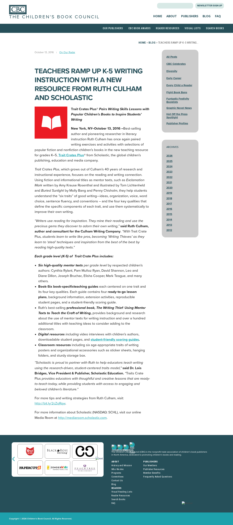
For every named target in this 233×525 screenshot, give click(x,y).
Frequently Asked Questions (157, 476)
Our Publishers (113, 28)
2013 (169, 224)
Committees (117, 476)
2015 (169, 214)
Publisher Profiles (177, 123)
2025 (169, 161)
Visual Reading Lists (121, 491)
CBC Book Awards (139, 28)
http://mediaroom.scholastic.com (82, 418)
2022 (169, 177)
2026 (169, 155)
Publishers (189, 16)
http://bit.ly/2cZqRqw (50, 403)
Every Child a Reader (179, 85)
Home (157, 16)
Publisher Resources (154, 469)
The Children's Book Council (54, 17)
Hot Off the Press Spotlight (176, 116)
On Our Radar (67, 52)
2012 (169, 230)
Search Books (215, 28)
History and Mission (121, 465)
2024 (169, 166)
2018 (169, 198)
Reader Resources (167, 28)
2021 (169, 182)
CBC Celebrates (176, 64)
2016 (169, 209)
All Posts (171, 56)
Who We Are (117, 469)
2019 (169, 193)
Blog (207, 16)
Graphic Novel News (179, 108)
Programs (116, 472)
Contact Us (117, 480)
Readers (116, 488)
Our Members (150, 465)
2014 (169, 219)
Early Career (173, 78)
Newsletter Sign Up (209, 5)
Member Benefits (152, 472)
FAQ (218, 16)
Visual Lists (193, 28)
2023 (169, 171)
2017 (169, 203)
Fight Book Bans (176, 92)
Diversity (171, 71)
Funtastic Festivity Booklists (177, 100)
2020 (169, 187)
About (171, 16)
